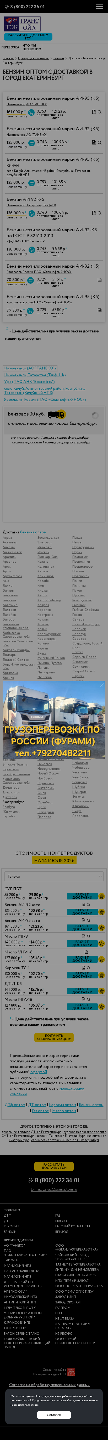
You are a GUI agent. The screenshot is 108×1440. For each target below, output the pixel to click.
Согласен (54, 1415)
